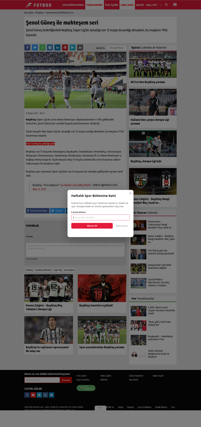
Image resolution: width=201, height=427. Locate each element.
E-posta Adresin (78, 212)
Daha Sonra (122, 226)
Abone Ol (92, 226)
